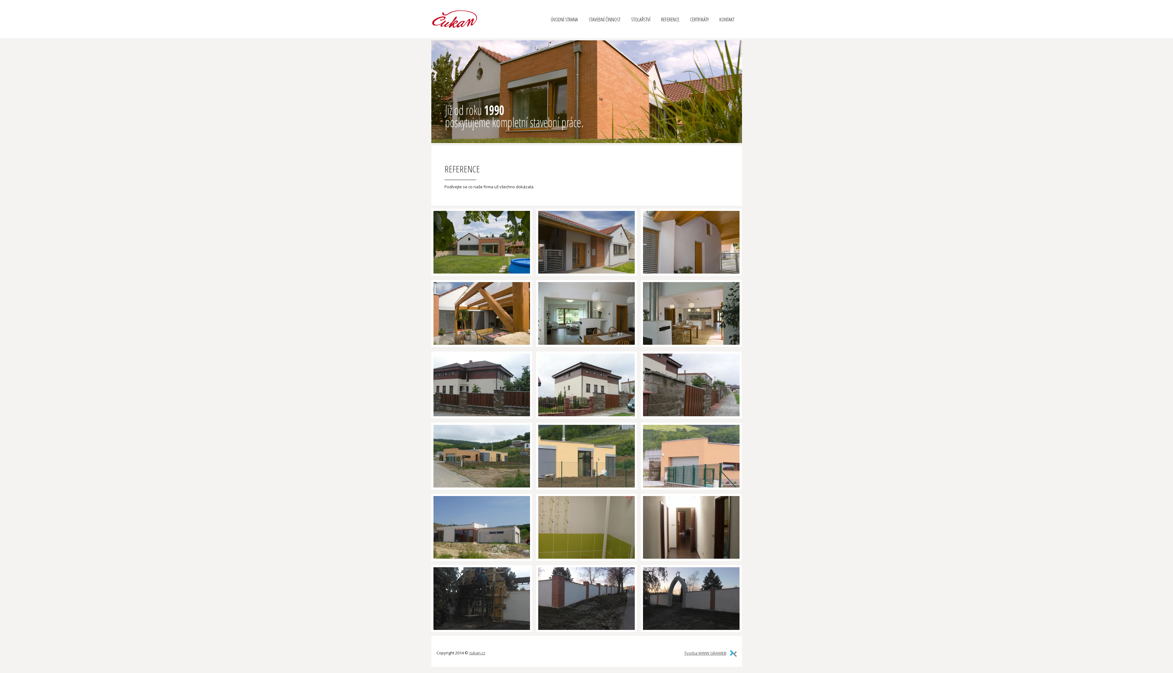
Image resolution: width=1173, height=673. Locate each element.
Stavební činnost (604, 19)
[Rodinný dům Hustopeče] (481, 384)
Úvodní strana (564, 19)
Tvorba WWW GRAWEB (705, 653)
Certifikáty (699, 19)
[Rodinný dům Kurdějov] (481, 242)
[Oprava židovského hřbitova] (481, 598)
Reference (670, 19)
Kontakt (726, 19)
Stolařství (640, 19)
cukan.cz (477, 653)
